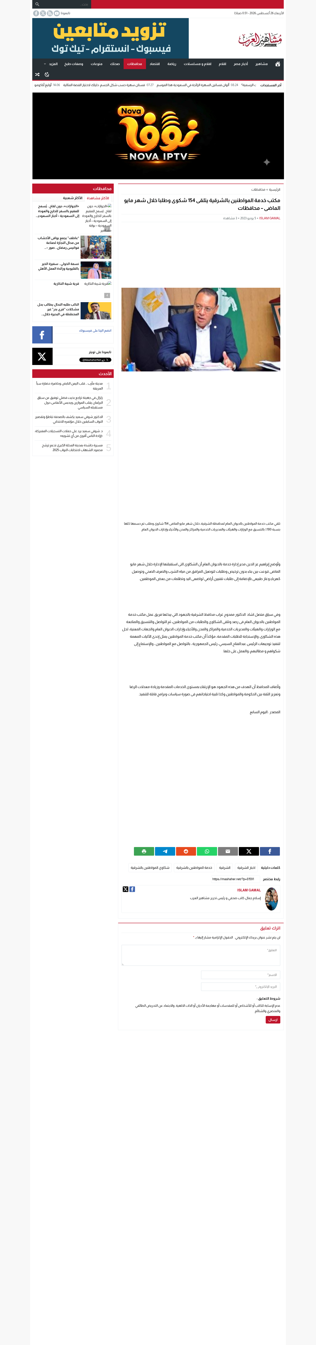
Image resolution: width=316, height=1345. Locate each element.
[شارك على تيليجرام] (165, 851)
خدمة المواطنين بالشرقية (194, 867)
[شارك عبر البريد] (228, 851)
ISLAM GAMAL (269, 218)
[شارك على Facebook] (270, 851)
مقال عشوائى (37, 74)
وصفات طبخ (73, 64)
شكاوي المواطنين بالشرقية (150, 867)
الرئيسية (277, 64)
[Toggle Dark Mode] (47, 74)
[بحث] (37, 4)
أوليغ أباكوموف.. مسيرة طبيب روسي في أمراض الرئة (53, 85)
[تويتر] (125, 889)
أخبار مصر (241, 64)
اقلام (222, 64)
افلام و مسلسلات (197, 64)
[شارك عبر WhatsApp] (207, 851)
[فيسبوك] (132, 889)
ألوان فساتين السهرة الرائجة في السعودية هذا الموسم (230, 85)
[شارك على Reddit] (186, 851)
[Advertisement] (200, 254)
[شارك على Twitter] (249, 851)
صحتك (115, 64)
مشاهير (261, 64)
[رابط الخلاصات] (49, 13)
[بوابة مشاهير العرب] (236, 38)
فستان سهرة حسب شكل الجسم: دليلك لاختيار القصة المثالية (141, 85)
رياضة (171, 64)
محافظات (134, 64)
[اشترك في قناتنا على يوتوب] (56, 13)
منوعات (97, 64)
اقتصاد (155, 64)
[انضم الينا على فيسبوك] (35, 13)
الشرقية (224, 867)
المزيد (53, 64)
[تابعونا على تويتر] (42, 13)
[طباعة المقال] (144, 851)
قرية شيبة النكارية (66, 283)
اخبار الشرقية (246, 867)
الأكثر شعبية (72, 198)
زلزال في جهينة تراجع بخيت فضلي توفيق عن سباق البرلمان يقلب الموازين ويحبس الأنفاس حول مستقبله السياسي (70, 402)
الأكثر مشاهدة (98, 198)
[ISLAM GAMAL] (271, 899)
